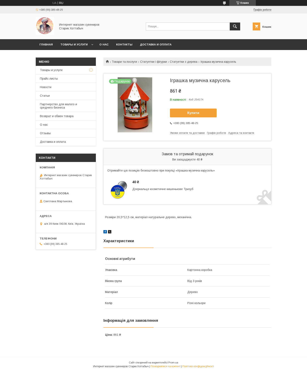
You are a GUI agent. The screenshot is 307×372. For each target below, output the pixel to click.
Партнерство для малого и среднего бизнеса (58, 106)
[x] (109, 232)
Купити (193, 113)
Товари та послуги (124, 61)
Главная (46, 44)
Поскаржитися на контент (165, 366)
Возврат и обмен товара (57, 116)
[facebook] (105, 232)
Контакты (124, 44)
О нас (104, 44)
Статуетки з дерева (183, 61)
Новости (45, 87)
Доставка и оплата (155, 44)
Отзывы (45, 133)
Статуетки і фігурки (153, 61)
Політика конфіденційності (198, 366)
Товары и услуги (74, 44)
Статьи (45, 95)
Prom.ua (173, 362)
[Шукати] (235, 26)
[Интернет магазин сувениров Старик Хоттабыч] (45, 33)
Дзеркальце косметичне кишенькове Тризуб (162, 189)
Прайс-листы (49, 78)
